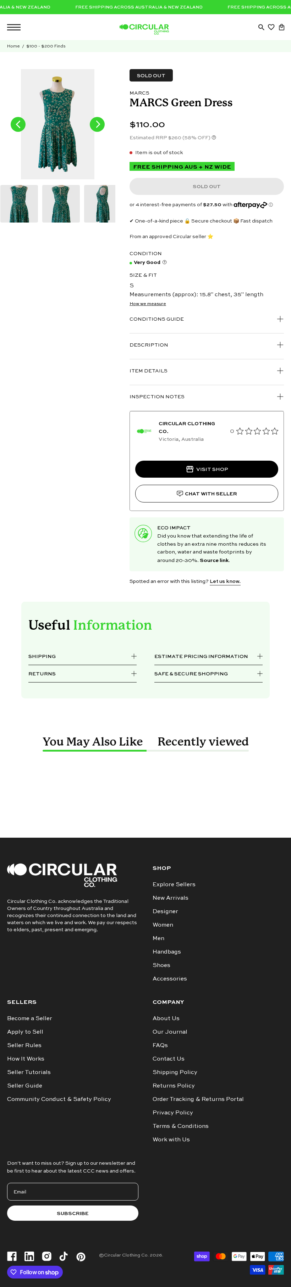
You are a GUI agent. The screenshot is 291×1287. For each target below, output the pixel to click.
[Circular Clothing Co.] (144, 29)
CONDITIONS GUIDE (157, 318)
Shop (162, 867)
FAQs (160, 1045)
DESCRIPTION (149, 344)
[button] (261, 27)
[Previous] (18, 124)
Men (158, 938)
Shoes (161, 965)
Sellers (22, 1001)
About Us (166, 1018)
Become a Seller (29, 1018)
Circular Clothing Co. (126, 1255)
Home (13, 46)
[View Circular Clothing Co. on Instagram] (46, 1257)
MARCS (139, 92)
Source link (214, 559)
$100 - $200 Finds (46, 46)
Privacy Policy (173, 1112)
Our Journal (170, 1031)
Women (163, 924)
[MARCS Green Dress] (19, 204)
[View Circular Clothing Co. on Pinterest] (81, 1257)
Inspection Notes (157, 396)
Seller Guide (24, 1085)
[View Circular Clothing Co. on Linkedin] (29, 1257)
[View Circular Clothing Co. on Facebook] (12, 1257)
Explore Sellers (174, 884)
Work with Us (171, 1139)
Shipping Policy (175, 1072)
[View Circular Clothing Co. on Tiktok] (63, 1257)
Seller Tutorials (29, 1072)
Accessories (170, 978)
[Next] (97, 124)
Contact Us (169, 1058)
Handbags (167, 951)
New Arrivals (170, 897)
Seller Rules (24, 1045)
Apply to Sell (25, 1031)
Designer (165, 911)
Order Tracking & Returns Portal (198, 1099)
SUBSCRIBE (73, 1213)
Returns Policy (174, 1085)
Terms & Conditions (181, 1126)
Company (168, 1001)
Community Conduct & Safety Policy (59, 1099)
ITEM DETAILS (149, 370)
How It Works (25, 1058)
